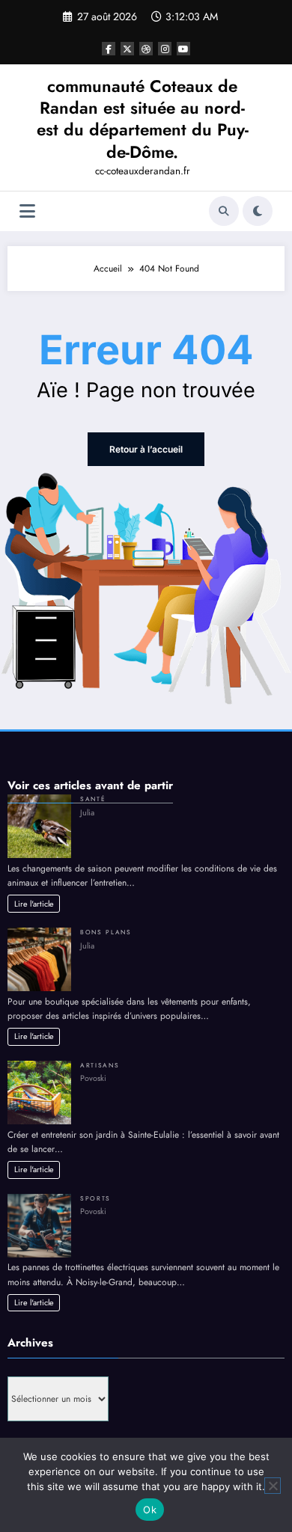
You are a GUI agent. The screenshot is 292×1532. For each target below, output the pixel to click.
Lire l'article (34, 904)
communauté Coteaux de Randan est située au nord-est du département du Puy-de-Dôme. (143, 119)
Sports (95, 1198)
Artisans (99, 1065)
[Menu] (27, 211)
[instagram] (164, 48)
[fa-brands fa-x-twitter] (127, 48)
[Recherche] (224, 211)
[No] (272, 1485)
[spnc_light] (258, 211)
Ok (149, 1510)
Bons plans (106, 932)
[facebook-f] (108, 48)
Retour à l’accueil (146, 449)
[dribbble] (146, 48)
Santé (93, 798)
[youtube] (183, 48)
